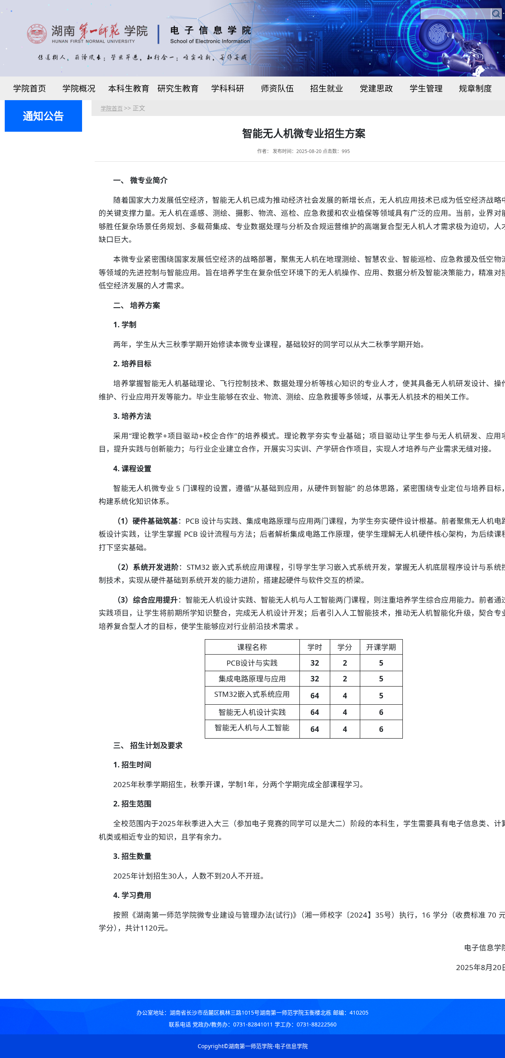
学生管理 (426, 88)
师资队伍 (277, 88)
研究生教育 (178, 88)
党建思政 (376, 88)
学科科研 (227, 88)
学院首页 (29, 88)
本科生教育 (129, 88)
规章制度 (475, 88)
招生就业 (326, 88)
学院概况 (78, 88)
